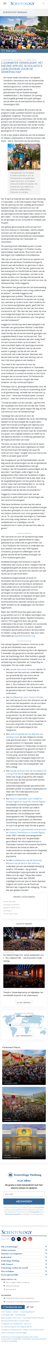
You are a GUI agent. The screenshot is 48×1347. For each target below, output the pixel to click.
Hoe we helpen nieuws (10, 913)
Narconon (27, 1324)
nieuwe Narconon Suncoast (22, 669)
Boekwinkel (6, 1257)
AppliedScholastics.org (24, 635)
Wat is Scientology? (9, 1246)
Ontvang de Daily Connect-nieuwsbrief (19, 1298)
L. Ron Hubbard (6, 1312)
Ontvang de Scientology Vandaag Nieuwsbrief (22, 1302)
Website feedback (12, 1286)
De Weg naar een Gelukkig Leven (12, 1324)
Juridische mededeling (9, 1341)
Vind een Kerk (10, 1289)
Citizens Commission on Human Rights (14, 1333)
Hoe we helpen (7, 1271)
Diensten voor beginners (11, 1253)
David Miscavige (20, 1315)
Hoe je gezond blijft (9, 1275)
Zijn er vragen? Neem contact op (17, 1282)
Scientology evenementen (11, 904)
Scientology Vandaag (10, 1261)
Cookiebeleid (26, 1339)
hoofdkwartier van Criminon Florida (26, 697)
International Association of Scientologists (15, 1321)
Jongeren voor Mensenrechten (33, 1330)
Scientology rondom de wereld (14, 1268)
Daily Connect (7, 1264)
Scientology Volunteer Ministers (33, 1318)
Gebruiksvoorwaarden (13, 1214)
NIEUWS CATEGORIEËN (24, 896)
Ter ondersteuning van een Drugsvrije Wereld (16, 1327)
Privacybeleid (39, 1207)
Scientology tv (7, 911)
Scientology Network (27, 1312)
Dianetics (16, 1312)
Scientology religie (7, 1315)
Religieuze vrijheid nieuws (11, 907)
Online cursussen (8, 1250)
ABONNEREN (24, 1201)
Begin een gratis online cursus (11, 1318)
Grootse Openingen (9, 901)
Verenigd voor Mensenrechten (11, 1330)
